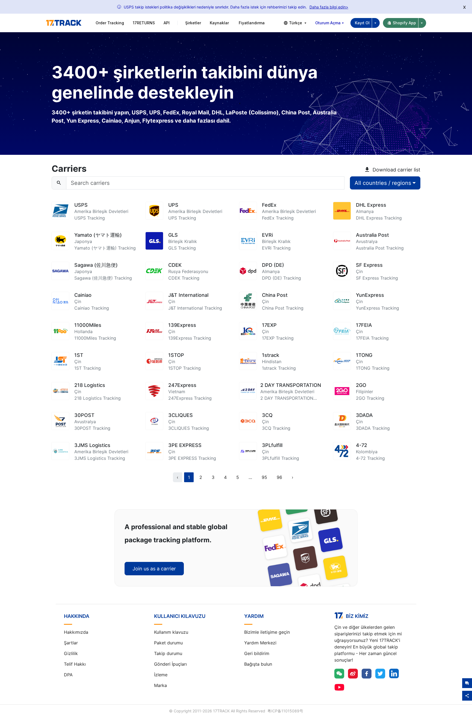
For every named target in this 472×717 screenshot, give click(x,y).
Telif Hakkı (75, 664)
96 (279, 477)
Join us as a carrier (154, 568)
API (167, 22)
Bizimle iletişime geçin (267, 632)
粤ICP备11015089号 (285, 711)
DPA (68, 674)
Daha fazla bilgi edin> (328, 7)
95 (264, 477)
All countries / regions (383, 183)
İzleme (160, 674)
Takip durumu (168, 653)
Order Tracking (110, 22)
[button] (250, 477)
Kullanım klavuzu (171, 632)
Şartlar (71, 642)
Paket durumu (168, 642)
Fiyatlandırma (252, 22)
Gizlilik (71, 653)
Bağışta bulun (258, 664)
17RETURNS (144, 22)
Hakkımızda (76, 632)
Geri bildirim (256, 653)
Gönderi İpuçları (170, 664)
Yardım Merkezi (260, 642)
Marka (160, 685)
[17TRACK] (63, 23)
